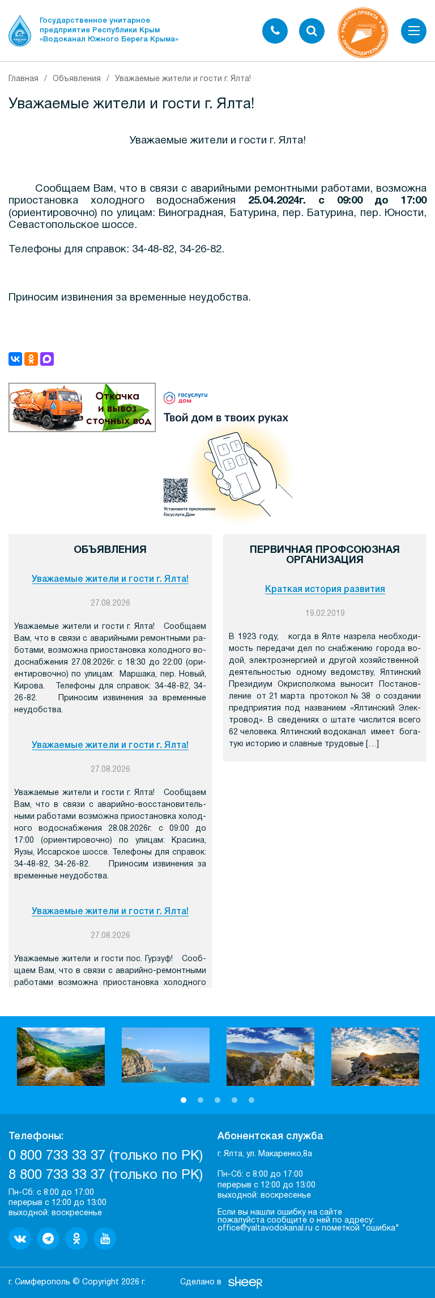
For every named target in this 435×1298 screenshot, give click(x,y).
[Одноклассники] (31, 359)
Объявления (77, 79)
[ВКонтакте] (15, 359)
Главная (23, 79)
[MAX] (47, 359)
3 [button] (217, 1100)
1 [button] (183, 1100)
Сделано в (200, 1282)
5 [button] (251, 1100)
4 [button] (234, 1100)
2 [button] (200, 1100)
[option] (60, 1057)
